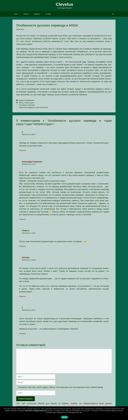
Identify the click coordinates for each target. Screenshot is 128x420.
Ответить (22, 150)
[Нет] (126, 413)
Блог (15, 14)
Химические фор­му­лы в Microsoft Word (33, 107)
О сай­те (48, 14)
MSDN (21, 103)
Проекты (37, 14)
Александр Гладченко (32, 162)
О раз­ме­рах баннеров (27, 105)
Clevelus (64, 4)
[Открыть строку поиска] (113, 14)
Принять (64, 417)
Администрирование (26, 100)
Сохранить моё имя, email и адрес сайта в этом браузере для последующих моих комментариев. (61, 387)
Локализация (29, 103)
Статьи (25, 14)
